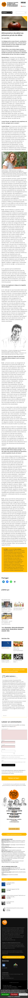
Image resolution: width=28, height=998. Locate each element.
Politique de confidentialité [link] (14, 996)
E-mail (3, 744)
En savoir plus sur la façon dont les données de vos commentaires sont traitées (13, 772)
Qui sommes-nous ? (15, 989)
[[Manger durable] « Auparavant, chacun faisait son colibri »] (7, 604)
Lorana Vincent (5, 629)
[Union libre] (4, 850)
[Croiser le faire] (5, 844)
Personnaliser (23, 994)
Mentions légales (6, 989)
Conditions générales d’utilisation (10, 986)
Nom (3, 740)
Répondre (4, 715)
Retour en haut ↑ (14, 778)
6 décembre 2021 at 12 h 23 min (12, 677)
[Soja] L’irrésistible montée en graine (5, 661)
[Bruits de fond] (5, 840)
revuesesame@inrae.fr (7, 859)
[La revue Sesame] (4, 4)
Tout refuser (14, 994)
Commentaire (5, 729)
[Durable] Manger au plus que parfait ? (19, 608)
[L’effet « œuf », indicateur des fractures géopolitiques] (18, 646)
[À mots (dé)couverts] (6, 847)
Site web (3, 749)
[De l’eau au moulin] (6, 851)
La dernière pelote (5, 647)
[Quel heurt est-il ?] (6, 842)
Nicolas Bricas (13, 629)
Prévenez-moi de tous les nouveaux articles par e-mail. (14, 762)
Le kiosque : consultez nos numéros (10, 987)
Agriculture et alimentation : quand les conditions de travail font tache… (7, 622)
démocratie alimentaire (18, 627)
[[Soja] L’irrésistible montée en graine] (6, 659)
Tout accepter (5, 994)
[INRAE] (23, 3)
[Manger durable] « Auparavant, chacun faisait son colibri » (7, 609)
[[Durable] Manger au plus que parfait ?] (19, 604)
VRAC (8, 630)
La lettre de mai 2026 (6, 868)
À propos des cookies (7, 985)
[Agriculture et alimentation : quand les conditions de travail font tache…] (7, 616)
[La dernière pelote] (6, 646)
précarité (4, 630)
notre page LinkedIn (14, 862)
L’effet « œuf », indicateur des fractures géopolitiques (18, 649)
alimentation (7, 627)
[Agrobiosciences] (23, 6)
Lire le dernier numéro (14, 828)
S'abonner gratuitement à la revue (14, 834)
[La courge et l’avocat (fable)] (18, 659)
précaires (20, 629)
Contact (19, 986)
